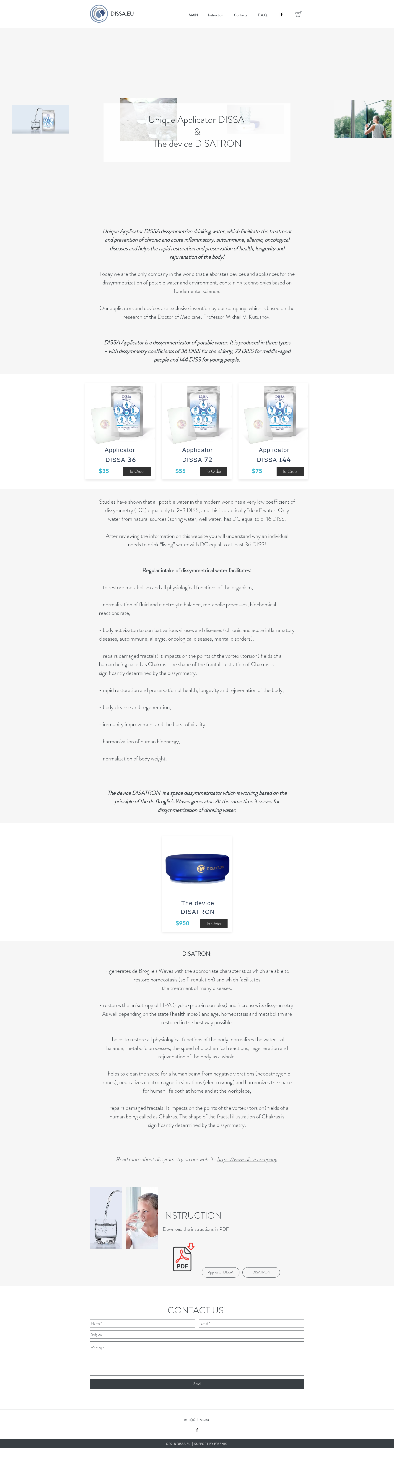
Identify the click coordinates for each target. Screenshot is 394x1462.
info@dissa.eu (196, 1419)
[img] (106, 1218)
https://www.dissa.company (247, 1159)
